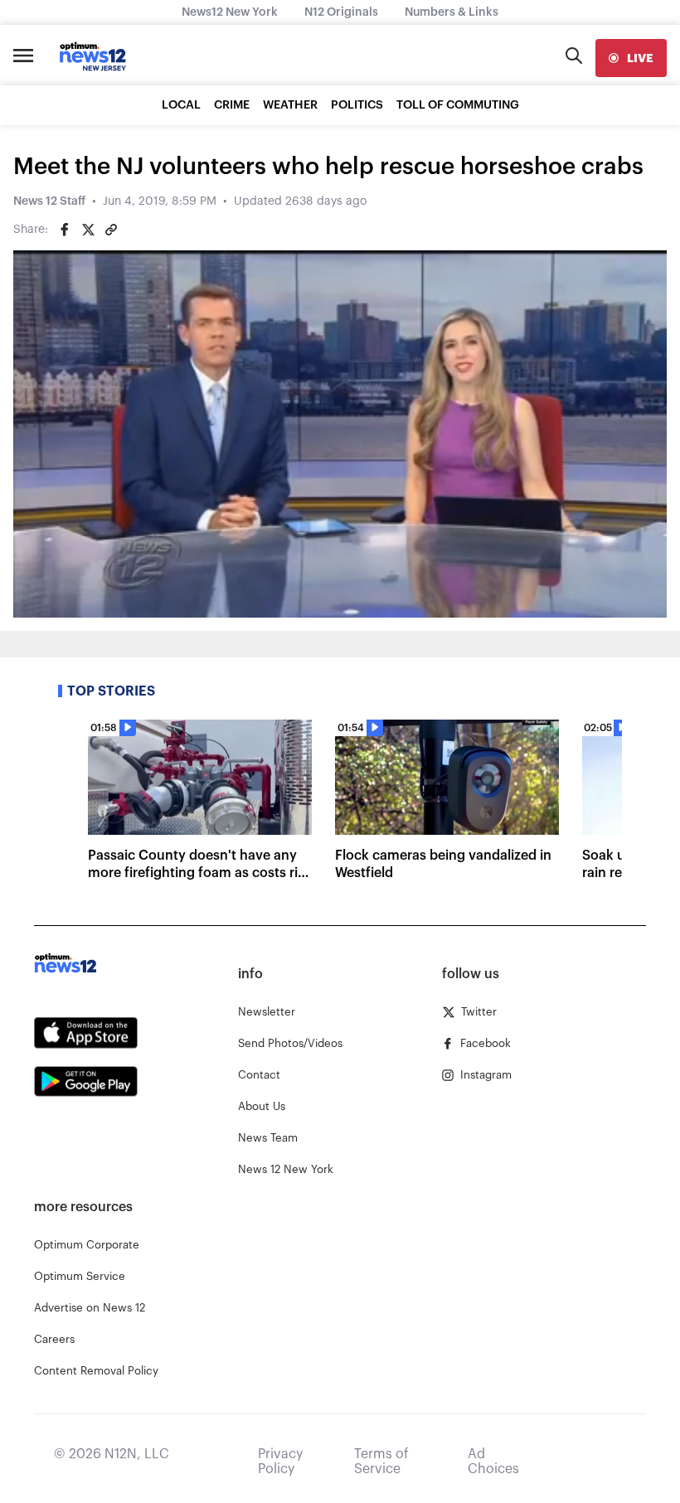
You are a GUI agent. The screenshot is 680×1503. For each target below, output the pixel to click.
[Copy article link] (111, 229)
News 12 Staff (49, 201)
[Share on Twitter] (88, 229)
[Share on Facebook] (64, 229)
